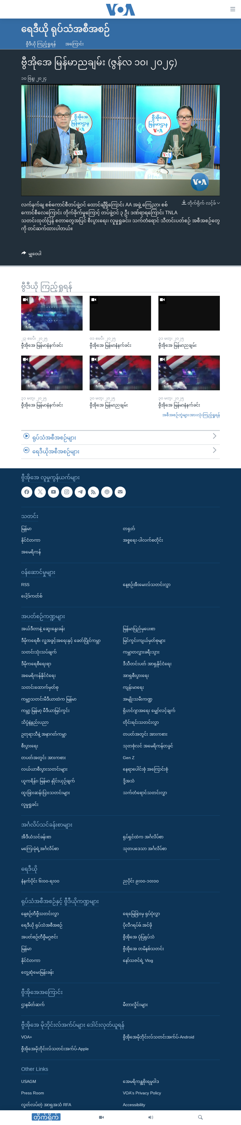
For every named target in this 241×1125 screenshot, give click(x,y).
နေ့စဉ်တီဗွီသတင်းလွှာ (40, 913)
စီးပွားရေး (29, 746)
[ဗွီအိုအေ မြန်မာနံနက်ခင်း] (52, 313)
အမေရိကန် (31, 552)
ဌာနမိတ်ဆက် (33, 1004)
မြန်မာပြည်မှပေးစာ (139, 628)
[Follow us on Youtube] (53, 492)
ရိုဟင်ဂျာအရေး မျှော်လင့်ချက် (149, 710)
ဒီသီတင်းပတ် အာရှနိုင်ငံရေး (147, 663)
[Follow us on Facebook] (26, 492)
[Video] (101, 1117)
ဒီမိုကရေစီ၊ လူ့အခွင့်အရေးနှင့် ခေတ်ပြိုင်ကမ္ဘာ (61, 640)
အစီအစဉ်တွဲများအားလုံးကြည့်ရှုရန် (191, 415)
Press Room (32, 1093)
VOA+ (26, 1037)
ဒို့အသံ (129, 781)
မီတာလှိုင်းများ (135, 1004)
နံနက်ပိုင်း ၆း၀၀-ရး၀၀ (40, 881)
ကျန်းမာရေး (133, 687)
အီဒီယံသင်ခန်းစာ (36, 836)
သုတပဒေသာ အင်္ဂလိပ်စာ (145, 848)
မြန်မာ (26, 528)
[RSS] (93, 492)
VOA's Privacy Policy (142, 1093)
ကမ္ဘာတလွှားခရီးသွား (141, 652)
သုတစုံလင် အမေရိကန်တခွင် (148, 746)
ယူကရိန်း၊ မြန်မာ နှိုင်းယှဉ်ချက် (48, 781)
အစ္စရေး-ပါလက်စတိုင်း (143, 540)
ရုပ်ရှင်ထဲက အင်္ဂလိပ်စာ (143, 836)
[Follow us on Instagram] (66, 492)
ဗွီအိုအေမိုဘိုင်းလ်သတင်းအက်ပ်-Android (158, 1037)
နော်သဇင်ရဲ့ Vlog (138, 960)
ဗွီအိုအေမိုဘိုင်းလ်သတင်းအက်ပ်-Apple (55, 1048)
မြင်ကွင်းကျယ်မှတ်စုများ (144, 640)
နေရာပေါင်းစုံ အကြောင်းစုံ (145, 769)
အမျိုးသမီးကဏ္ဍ (138, 699)
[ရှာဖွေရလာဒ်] (200, 1117)
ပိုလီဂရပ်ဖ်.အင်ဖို (137, 925)
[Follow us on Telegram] (80, 492)
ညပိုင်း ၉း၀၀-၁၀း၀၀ (141, 881)
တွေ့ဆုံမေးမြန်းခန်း (37, 972)
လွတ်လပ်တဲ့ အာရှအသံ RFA (46, 1104)
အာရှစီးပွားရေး (136, 675)
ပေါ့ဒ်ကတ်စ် (31, 596)
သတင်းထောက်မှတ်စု (39, 687)
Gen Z (129, 757)
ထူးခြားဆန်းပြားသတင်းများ (45, 792)
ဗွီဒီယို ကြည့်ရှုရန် (41, 44)
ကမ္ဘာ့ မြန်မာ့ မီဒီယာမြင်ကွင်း (45, 710)
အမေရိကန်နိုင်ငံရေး (38, 675)
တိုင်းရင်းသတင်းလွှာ (141, 722)
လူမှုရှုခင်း (30, 804)
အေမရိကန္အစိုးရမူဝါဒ (141, 1081)
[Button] (31, 255)
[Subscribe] (120, 492)
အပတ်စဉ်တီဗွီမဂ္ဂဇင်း (39, 937)
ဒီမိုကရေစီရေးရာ (36, 663)
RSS (25, 584)
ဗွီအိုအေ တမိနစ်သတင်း (143, 948)
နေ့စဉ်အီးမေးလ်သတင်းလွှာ (146, 584)
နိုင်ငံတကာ (30, 540)
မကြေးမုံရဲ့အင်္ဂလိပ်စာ (40, 848)
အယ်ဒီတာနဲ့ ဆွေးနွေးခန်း (43, 628)
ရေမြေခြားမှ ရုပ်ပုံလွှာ (141, 913)
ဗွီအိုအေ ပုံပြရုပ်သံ (139, 937)
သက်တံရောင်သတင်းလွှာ (145, 792)
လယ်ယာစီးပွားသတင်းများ (44, 769)
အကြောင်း (74, 44)
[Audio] (151, 1117)
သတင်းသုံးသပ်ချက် (39, 652)
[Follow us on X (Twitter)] (40, 492)
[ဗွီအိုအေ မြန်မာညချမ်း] (189, 313)
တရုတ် (129, 528)
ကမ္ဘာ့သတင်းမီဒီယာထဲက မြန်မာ (48, 699)
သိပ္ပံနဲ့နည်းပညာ (34, 722)
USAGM (28, 1081)
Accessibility (134, 1104)
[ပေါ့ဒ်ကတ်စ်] (106, 492)
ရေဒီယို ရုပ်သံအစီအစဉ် (41, 925)
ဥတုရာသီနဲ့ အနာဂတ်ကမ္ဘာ (43, 734)
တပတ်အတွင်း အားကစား (43, 757)
